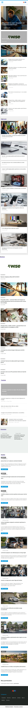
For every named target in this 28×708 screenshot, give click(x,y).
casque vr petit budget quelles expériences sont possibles (14, 169)
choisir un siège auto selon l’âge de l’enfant (11, 580)
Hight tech (14, 697)
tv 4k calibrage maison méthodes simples (10, 228)
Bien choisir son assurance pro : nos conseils (17, 92)
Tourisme (8, 700)
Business (3, 274)
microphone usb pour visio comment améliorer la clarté (13, 162)
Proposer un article (18, 706)
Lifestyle (18, 697)
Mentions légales (9, 706)
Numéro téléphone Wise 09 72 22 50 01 (11, 38)
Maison (23, 697)
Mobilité (3, 457)
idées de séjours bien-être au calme (9, 406)
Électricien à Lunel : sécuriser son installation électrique (13, 23)
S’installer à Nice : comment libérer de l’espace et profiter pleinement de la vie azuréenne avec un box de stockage (13, 51)
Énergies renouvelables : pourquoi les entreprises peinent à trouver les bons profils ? (17, 85)
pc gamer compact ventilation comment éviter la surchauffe (14, 188)
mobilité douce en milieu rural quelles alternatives (13, 666)
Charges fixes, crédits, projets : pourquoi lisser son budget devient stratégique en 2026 (16, 101)
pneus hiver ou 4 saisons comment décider (11, 460)
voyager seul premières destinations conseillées (12, 412)
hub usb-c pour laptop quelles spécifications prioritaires (13, 156)
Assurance (4, 697)
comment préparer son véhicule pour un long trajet (13, 552)
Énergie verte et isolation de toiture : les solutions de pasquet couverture (16, 60)
